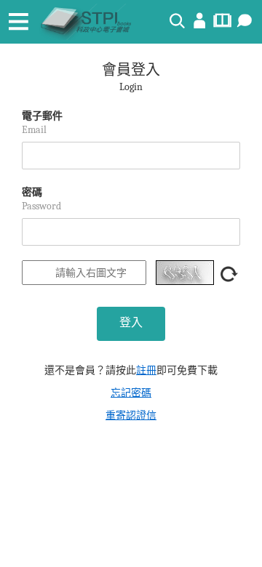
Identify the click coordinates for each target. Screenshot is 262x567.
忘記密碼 (131, 393)
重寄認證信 (131, 415)
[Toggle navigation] (18, 22)
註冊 (146, 370)
